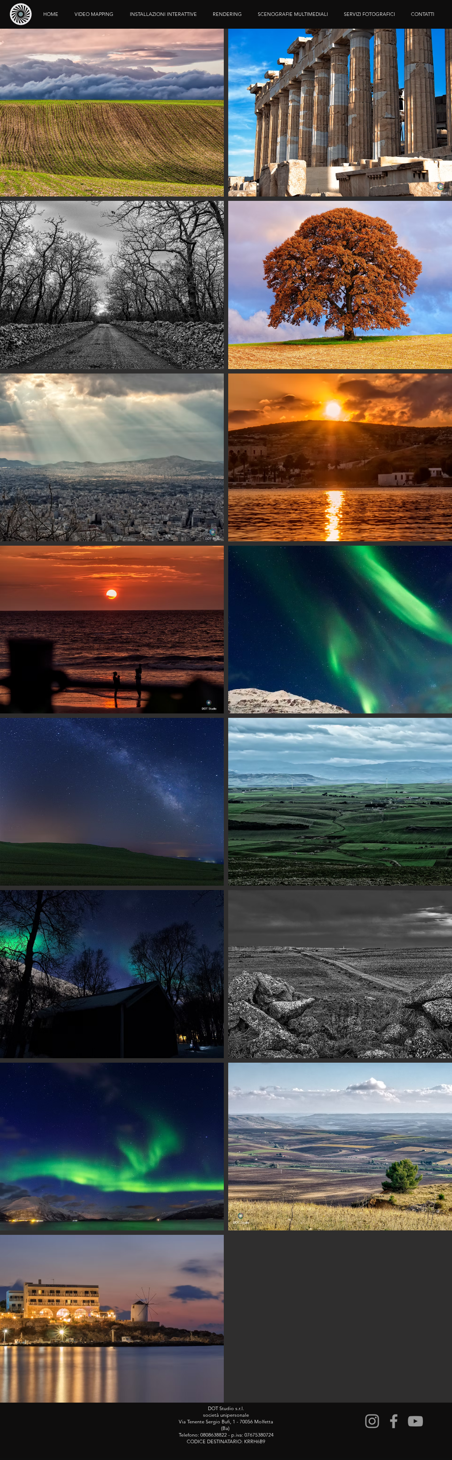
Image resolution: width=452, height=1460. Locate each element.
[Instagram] (372, 1421)
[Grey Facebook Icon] (393, 1421)
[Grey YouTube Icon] (415, 1421)
